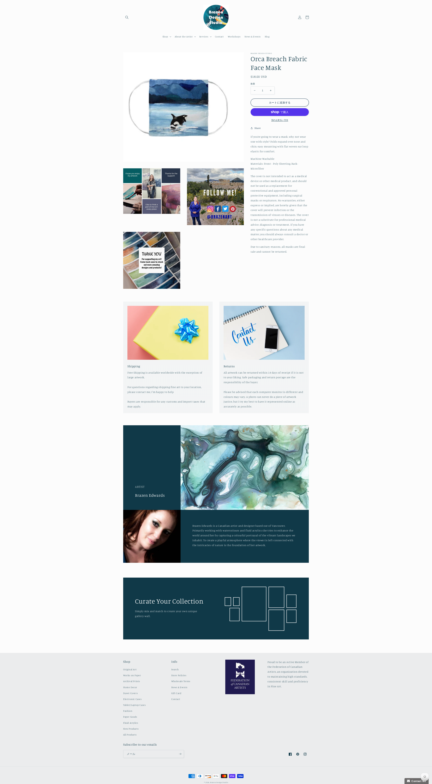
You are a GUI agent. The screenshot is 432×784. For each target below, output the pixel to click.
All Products (130, 734)
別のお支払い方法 (279, 120)
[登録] (180, 754)
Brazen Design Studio (219, 782)
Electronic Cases (132, 699)
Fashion (127, 710)
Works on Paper (132, 675)
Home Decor (130, 687)
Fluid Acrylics (130, 722)
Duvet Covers (130, 693)
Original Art (130, 669)
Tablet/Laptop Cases (134, 704)
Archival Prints (131, 681)
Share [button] (257, 128)
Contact (175, 699)
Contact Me (418, 781)
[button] (127, 17)
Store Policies (178, 675)
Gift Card (176, 693)
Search (175, 669)
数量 (253, 83)
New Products (131, 728)
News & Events (179, 687)
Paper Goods (130, 716)
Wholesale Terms (180, 681)
